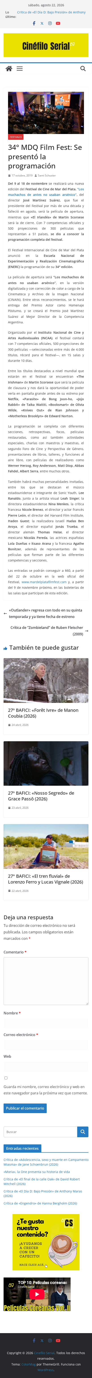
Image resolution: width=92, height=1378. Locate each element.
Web (7, 1056)
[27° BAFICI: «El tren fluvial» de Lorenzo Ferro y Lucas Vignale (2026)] (46, 827)
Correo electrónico (21, 1034)
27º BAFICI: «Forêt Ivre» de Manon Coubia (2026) (43, 713)
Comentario (15, 952)
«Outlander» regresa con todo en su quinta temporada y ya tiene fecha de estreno (45, 613)
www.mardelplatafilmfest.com (44, 582)
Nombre (12, 1013)
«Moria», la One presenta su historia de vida (37, 1172)
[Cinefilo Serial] (9, 68)
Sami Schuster (47, 175)
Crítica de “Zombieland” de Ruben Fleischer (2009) (46, 631)
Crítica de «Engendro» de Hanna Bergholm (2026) (40, 1203)
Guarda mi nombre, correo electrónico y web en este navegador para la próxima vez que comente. (46, 1090)
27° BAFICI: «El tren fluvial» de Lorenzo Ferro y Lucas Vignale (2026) (45, 879)
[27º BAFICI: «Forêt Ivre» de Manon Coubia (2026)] (46, 661)
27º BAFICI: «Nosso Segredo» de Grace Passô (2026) (41, 796)
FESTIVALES (16, 136)
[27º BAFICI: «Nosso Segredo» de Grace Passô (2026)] (46, 744)
